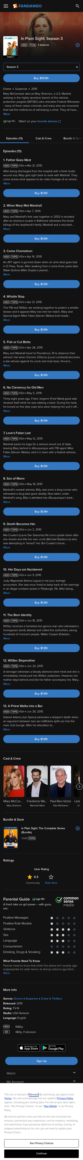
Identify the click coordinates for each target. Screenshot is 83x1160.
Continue (41, 1153)
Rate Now (51, 883)
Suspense (32, 998)
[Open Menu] (6, 6)
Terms (7, 1098)
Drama (18, 998)
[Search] (77, 6)
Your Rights (50, 1106)
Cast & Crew (43, 138)
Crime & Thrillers (51, 998)
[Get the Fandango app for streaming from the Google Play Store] (53, 1048)
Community (33, 883)
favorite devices (47, 121)
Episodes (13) (14, 138)
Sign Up (42, 1061)
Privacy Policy (65, 1098)
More (6, 114)
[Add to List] (78, 45)
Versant (33, 1094)
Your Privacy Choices (41, 1143)
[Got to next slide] (79, 786)
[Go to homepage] (28, 6)
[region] (41, 1121)
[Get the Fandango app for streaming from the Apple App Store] (29, 1048)
